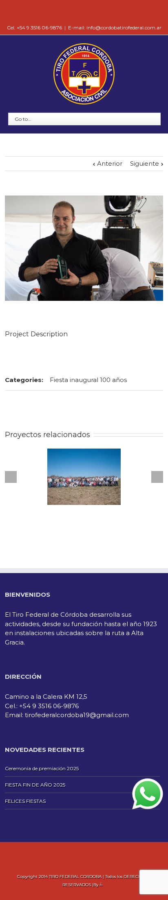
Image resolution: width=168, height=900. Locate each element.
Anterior (109, 163)
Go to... (23, 119)
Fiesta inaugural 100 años (88, 380)
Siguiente (144, 163)
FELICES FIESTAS (25, 801)
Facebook (84, 12)
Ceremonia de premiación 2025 (42, 768)
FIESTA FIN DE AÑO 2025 (35, 785)
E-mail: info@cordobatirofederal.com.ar (114, 27)
